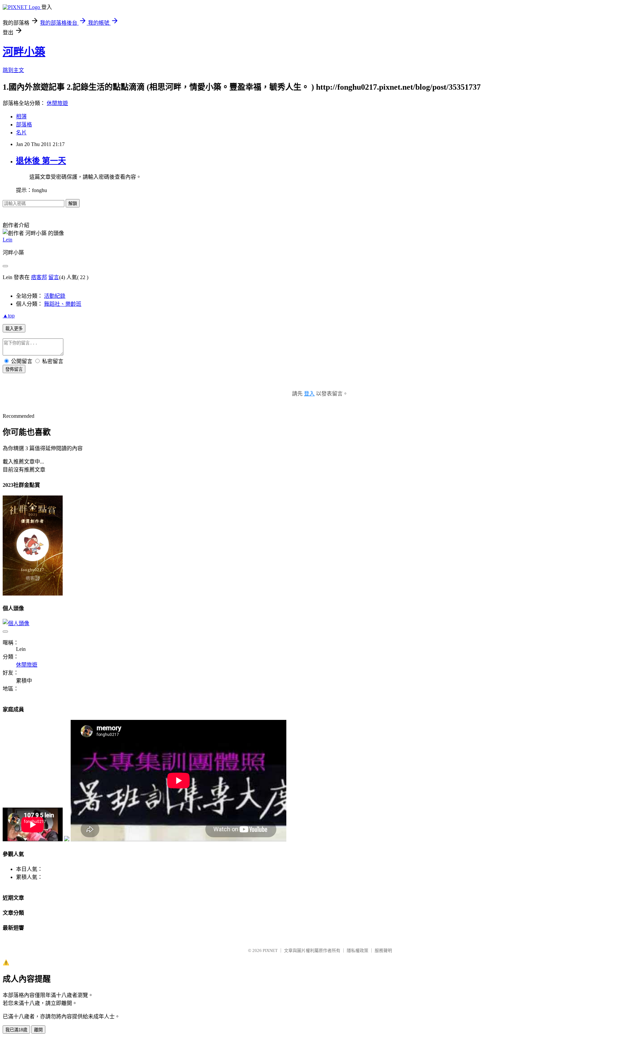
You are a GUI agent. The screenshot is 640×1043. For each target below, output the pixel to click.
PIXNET (270, 950)
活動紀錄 (54, 296)
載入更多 (14, 328)
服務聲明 (383, 950)
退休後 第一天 (41, 160)
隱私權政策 (357, 950)
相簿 (21, 116)
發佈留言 (14, 369)
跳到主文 (13, 70)
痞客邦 (39, 277)
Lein (7, 239)
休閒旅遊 (57, 103)
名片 (21, 132)
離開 (38, 1029)
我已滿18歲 (16, 1029)
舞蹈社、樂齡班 (62, 304)
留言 (53, 277)
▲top (9, 315)
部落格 (24, 124)
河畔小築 (24, 52)
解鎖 (72, 203)
